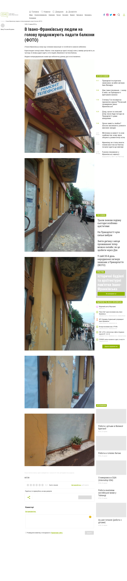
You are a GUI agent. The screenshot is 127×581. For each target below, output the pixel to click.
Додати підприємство (40, 15)
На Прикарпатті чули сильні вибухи (109, 234)
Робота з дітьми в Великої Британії (110, 427)
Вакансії (72, 15)
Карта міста (80, 15)
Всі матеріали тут (111, 294)
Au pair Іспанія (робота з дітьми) (110, 521)
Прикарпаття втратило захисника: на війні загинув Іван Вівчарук (113, 83)
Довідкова (52, 15)
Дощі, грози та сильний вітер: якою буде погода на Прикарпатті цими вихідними (113, 114)
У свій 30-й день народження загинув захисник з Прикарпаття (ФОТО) (111, 261)
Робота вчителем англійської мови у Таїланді (107, 493)
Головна (35, 12)
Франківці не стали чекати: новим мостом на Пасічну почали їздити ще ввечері (113, 144)
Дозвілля (72, 12)
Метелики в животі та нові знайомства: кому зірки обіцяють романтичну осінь (113, 135)
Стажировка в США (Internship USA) (107, 479)
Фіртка (27, 477)
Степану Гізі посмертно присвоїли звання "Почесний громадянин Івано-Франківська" (114, 103)
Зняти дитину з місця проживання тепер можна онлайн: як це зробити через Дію (109, 246)
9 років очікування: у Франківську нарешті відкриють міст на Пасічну (113, 154)
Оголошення (32, 18)
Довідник (59, 12)
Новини (47, 12)
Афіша (31, 15)
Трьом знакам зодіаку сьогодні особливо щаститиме (109, 223)
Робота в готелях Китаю (109, 453)
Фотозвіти (65, 15)
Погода (59, 15)
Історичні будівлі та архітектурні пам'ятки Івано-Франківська (111, 282)
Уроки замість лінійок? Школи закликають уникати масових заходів (114, 125)
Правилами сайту (56, 533)
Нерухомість (88, 15)
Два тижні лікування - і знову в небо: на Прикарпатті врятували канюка (114, 92)
